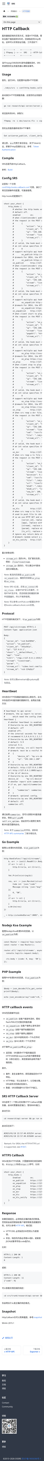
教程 (4, 1380)
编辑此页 (9, 1337)
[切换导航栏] (4, 4)
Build (10, 169)
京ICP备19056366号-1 (31, 1458)
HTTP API (20, 1225)
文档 (4, 1384)
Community (7, 1406)
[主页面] (4, 11)
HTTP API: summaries (14, 833)
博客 (4, 1388)
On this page (9, 22)
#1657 (23, 1147)
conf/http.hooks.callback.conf (16, 187)
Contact (5, 1402)
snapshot (37, 1317)
